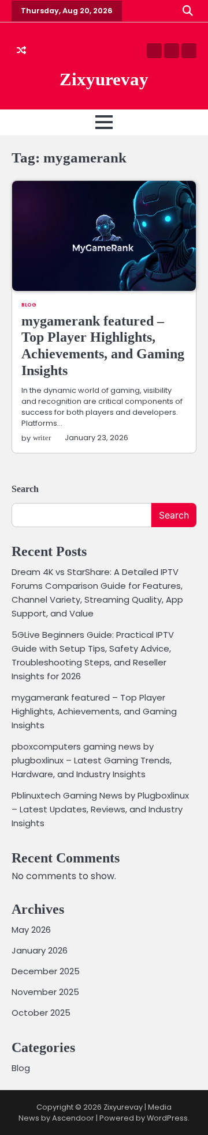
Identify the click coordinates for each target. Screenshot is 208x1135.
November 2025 (45, 992)
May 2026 (31, 930)
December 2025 (46, 971)
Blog (28, 304)
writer (42, 438)
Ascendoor (73, 1118)
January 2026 (40, 950)
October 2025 (41, 1013)
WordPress (167, 1118)
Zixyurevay (104, 79)
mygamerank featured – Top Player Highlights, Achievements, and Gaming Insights (94, 711)
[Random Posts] (21, 51)
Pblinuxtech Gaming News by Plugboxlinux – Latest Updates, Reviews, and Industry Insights (100, 809)
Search (25, 489)
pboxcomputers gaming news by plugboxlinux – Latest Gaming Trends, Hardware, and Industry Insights (92, 760)
